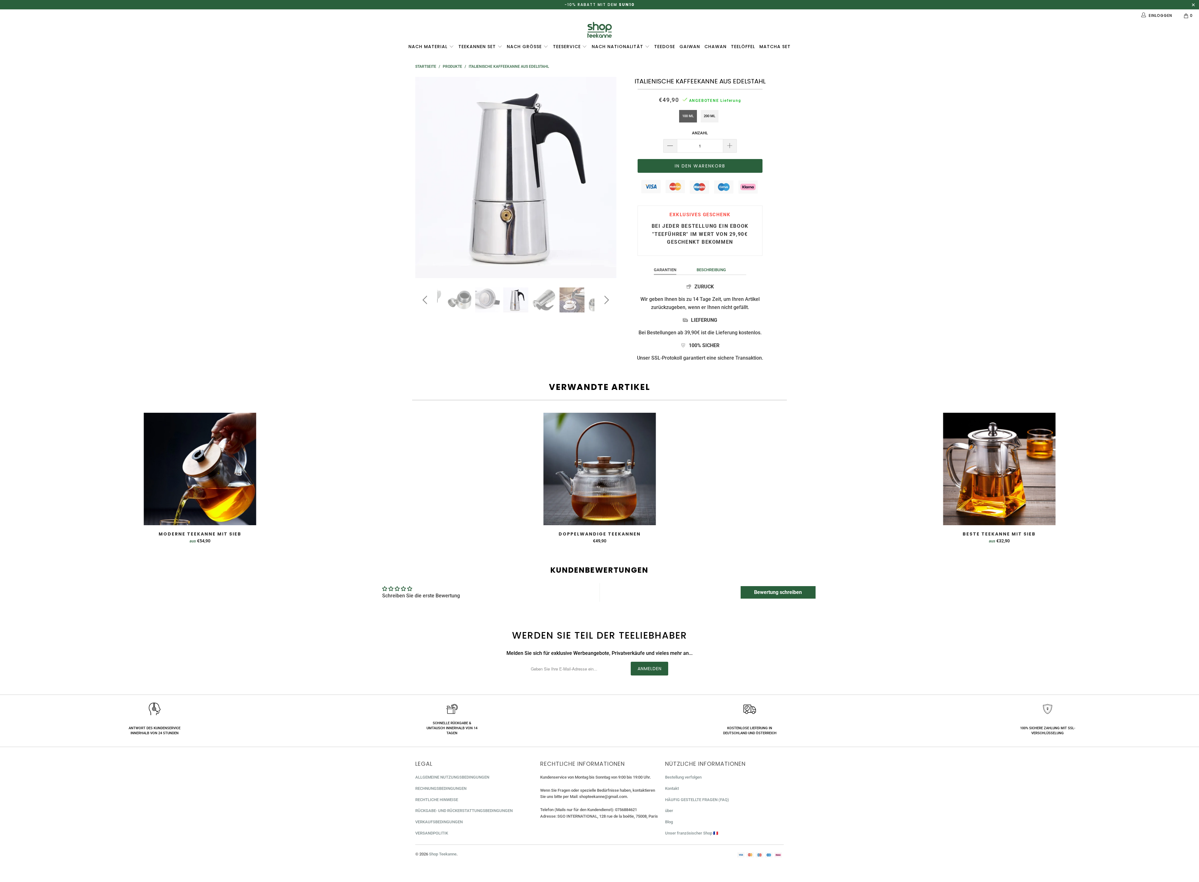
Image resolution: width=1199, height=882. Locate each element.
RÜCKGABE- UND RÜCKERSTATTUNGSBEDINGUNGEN (464, 810)
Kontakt (672, 788)
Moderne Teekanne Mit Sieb (200, 469)
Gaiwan (689, 46)
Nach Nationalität (618, 46)
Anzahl (700, 133)
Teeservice (567, 46)
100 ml (688, 116)
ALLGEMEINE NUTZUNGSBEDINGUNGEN (452, 777)
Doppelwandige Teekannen (599, 469)
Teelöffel (743, 46)
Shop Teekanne (442, 854)
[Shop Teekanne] (599, 30)
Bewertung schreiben (778, 592)
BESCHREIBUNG (711, 269)
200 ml (709, 116)
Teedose (664, 46)
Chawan (715, 46)
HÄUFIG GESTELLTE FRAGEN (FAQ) (697, 799)
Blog (669, 822)
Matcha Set (775, 46)
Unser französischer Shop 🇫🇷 (691, 833)
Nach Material (428, 46)
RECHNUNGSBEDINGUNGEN (440, 788)
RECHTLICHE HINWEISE (436, 799)
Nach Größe (525, 46)
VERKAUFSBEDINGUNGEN (439, 822)
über (669, 810)
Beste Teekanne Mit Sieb (999, 469)
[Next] (606, 177)
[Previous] (426, 177)
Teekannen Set (477, 46)
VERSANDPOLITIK (431, 833)
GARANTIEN (665, 269)
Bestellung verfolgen (683, 777)
